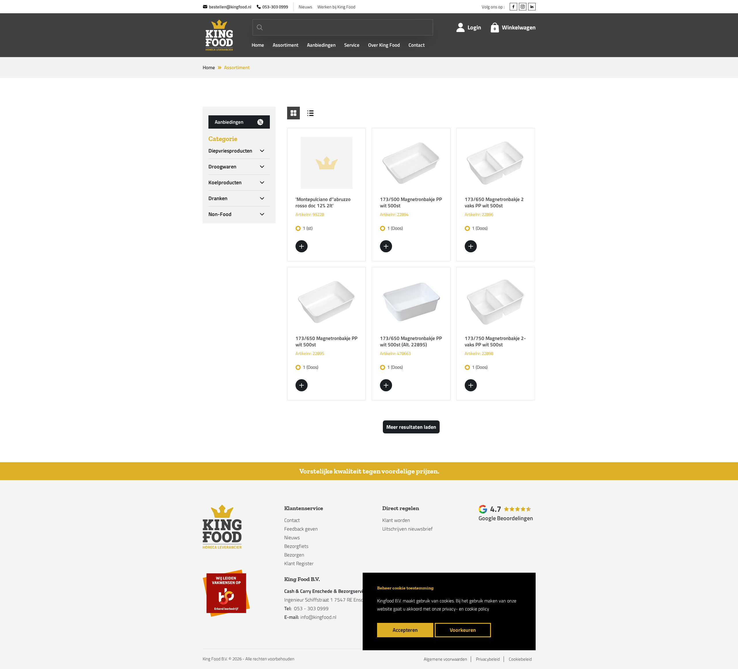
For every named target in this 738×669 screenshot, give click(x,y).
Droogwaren (222, 166)
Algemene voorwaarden (445, 659)
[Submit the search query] (260, 27)
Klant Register (299, 563)
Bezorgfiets (296, 546)
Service (351, 45)
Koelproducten (225, 182)
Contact (416, 45)
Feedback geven (301, 529)
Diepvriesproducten (230, 150)
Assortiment (285, 45)
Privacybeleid (488, 659)
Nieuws (305, 7)
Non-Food (219, 214)
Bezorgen (294, 555)
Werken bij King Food (336, 7)
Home (258, 45)
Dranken (217, 198)
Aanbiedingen (321, 45)
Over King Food (384, 45)
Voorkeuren (463, 630)
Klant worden (396, 520)
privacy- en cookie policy (465, 608)
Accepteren (405, 630)
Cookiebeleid (520, 659)
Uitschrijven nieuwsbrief (407, 529)
